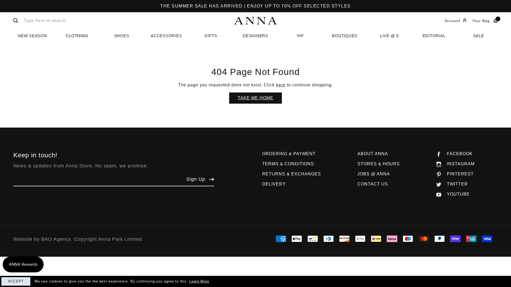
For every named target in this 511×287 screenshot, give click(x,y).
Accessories (166, 35)
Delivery (274, 184)
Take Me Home (255, 98)
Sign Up (195, 179)
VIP (300, 35)
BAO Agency (56, 239)
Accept (16, 281)
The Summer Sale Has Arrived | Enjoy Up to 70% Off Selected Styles (255, 6)
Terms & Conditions (288, 164)
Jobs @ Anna (373, 174)
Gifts (210, 35)
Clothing (77, 35)
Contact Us (372, 184)
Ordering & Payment (289, 153)
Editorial (434, 35)
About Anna (372, 153)
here (281, 85)
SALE (478, 35)
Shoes (121, 35)
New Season (32, 35)
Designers (255, 35)
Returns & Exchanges (291, 174)
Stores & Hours (378, 164)
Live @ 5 (389, 35)
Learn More (199, 281)
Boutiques (344, 35)
